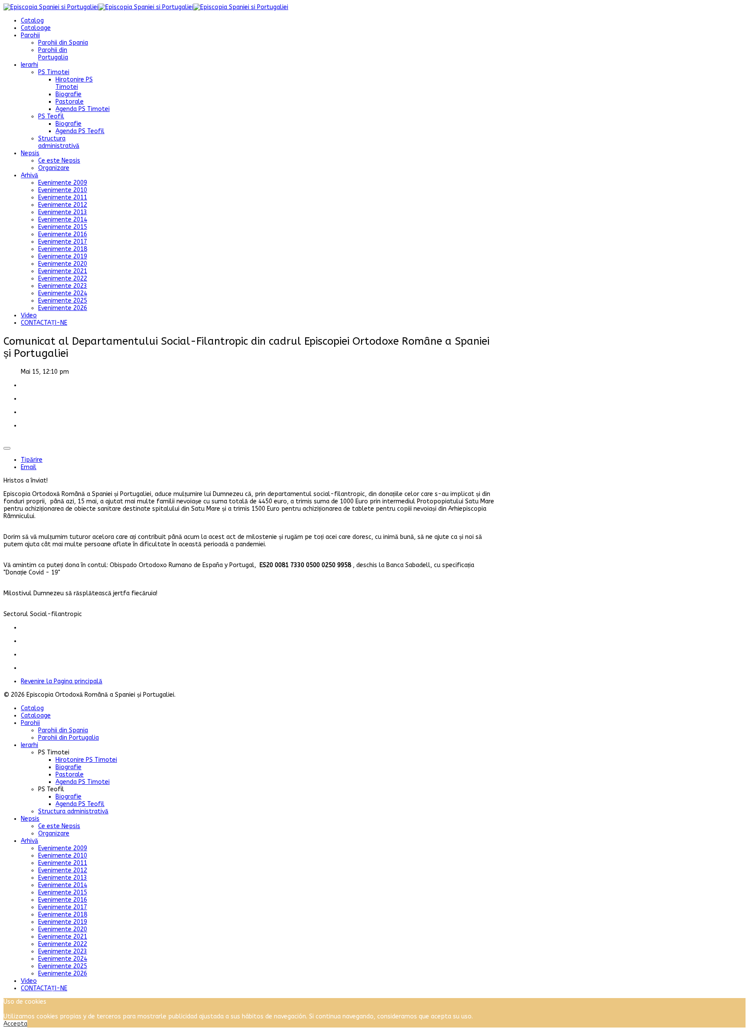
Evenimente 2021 (62, 271)
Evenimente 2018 (62, 249)
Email (28, 467)
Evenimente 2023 (62, 286)
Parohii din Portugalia (53, 53)
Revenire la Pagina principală (61, 681)
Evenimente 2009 (62, 182)
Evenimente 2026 (62, 308)
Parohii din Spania (63, 42)
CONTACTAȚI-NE (44, 322)
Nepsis (30, 153)
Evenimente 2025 (62, 300)
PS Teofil (51, 116)
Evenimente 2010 (62, 190)
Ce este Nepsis (59, 160)
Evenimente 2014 (62, 219)
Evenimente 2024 (62, 293)
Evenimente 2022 (62, 278)
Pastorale (69, 101)
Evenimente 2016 (62, 234)
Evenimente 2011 (62, 197)
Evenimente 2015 (62, 227)
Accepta (15, 1024)
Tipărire (31, 459)
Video (29, 315)
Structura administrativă (58, 142)
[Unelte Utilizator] (6, 448)
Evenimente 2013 (62, 212)
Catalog (32, 20)
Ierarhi (29, 65)
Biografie (68, 94)
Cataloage (36, 28)
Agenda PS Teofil (79, 131)
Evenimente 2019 (62, 256)
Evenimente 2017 (62, 241)
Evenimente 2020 (62, 264)
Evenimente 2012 (62, 205)
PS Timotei (53, 72)
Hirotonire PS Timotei (74, 83)
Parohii (30, 35)
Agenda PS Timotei (82, 109)
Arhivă (29, 175)
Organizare (53, 168)
